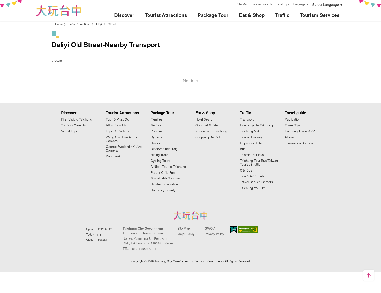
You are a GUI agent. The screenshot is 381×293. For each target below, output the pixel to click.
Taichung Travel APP (300, 131)
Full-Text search (262, 4)
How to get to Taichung (256, 125)
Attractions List (116, 125)
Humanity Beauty (163, 190)
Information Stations (299, 143)
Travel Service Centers (256, 182)
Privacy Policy (214, 234)
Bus (243, 149)
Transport (247, 119)
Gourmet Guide (206, 125)
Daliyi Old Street (105, 24)
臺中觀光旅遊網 (58, 10)
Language (299, 4)
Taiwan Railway (251, 137)
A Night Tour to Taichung (168, 166)
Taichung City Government (190, 215)
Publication (292, 119)
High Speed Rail (251, 143)
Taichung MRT (250, 131)
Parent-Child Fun (163, 172)
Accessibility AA (248, 229)
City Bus (246, 170)
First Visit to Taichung (76, 119)
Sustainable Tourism (165, 178)
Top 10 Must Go (117, 119)
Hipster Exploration (164, 184)
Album (289, 137)
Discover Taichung (164, 149)
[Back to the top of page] (368, 275)
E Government (233, 229)
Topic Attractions (118, 131)
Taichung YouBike (253, 188)
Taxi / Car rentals (252, 176)
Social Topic (69, 131)
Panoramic (113, 156)
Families (156, 119)
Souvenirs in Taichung (211, 131)
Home (59, 24)
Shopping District (207, 137)
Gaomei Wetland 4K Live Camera (124, 148)
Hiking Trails (159, 155)
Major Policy (185, 234)
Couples (156, 131)
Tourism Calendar (74, 125)
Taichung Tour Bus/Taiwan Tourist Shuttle (259, 162)
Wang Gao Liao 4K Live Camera (123, 139)
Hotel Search (204, 119)
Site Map (242, 4)
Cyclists (156, 137)
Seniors (156, 125)
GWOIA (210, 228)
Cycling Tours (160, 161)
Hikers (155, 143)
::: (231, 4)
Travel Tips (282, 4)
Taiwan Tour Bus (252, 155)
